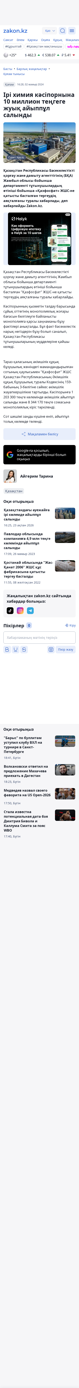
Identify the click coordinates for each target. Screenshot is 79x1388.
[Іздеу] (62, 30)
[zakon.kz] (15, 31)
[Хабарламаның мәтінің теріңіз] (39, 637)
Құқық (57, 40)
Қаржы (33, 40)
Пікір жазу (65, 649)
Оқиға (45, 40)
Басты (7, 69)
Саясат (8, 40)
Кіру (73, 625)
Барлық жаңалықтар (32, 69)
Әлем (20, 40)
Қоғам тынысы (14, 74)
